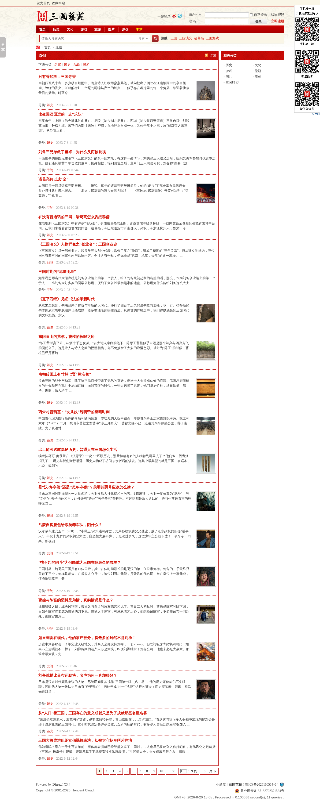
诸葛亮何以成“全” (53, 179)
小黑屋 (221, 784)
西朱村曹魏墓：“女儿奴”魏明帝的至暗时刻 (74, 412)
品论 (77, 64)
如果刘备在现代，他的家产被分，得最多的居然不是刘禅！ (87, 638)
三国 (174, 38)
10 (161, 771)
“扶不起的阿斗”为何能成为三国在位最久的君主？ (79, 562)
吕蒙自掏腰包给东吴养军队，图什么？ (70, 525)
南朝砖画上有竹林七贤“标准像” (64, 374)
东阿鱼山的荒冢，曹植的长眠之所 (66, 337)
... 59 (171, 771)
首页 (42, 29)
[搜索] (154, 38)
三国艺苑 (38, 47)
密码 (192, 21)
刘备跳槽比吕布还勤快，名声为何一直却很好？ (77, 675)
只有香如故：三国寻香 (57, 77)
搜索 (141, 38)
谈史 (67, 64)
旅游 (97, 29)
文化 (70, 29)
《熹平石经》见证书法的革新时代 (66, 299)
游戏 (84, 29)
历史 (56, 29)
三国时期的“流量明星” (57, 272)
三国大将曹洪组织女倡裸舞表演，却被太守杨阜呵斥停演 (85, 740)
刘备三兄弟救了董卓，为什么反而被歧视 (72, 152)
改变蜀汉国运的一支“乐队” (60, 114)
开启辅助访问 (283, 3)
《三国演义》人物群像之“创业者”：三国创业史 (77, 244)
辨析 (86, 64)
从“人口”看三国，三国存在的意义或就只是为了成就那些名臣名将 (92, 713)
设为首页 (43, 3)
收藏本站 (58, 3)
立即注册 (277, 21)
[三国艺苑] (61, 22)
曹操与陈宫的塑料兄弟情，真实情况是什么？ (75, 600)
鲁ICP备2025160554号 (260, 784)
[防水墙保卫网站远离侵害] (281, 784)
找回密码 (277, 14)
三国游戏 (212, 38)
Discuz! (57, 784)
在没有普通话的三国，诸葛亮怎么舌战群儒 (74, 217)
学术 (139, 29)
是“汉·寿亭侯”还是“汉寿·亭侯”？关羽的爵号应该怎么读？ (86, 487)
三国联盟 (232, 82)
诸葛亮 (199, 38)
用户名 (193, 14)
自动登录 (260, 14)
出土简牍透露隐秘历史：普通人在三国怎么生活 (77, 449)
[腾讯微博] (180, 16)
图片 (111, 29)
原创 (125, 29)
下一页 (207, 771)
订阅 (212, 55)
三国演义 (185, 38)
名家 (57, 64)
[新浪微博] (174, 16)
